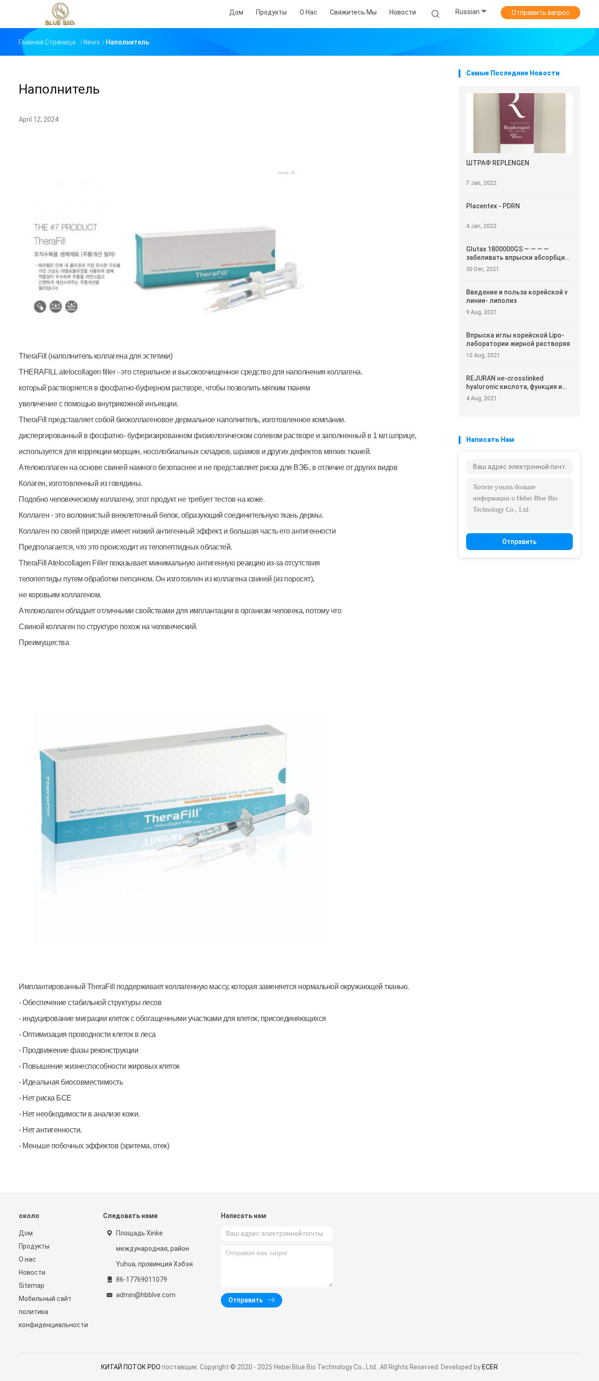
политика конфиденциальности (51, 1318)
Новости (32, 1272)
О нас (27, 1259)
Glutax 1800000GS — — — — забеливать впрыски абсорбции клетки (517, 253)
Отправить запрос (540, 12)
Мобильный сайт (45, 1298)
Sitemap (31, 1285)
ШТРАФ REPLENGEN (497, 163)
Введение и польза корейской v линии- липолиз (517, 296)
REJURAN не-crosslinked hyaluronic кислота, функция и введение (514, 383)
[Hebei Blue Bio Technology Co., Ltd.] (60, 14)
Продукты (34, 1246)
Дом (26, 1233)
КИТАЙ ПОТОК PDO (131, 1367)
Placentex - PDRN (493, 206)
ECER (490, 1367)
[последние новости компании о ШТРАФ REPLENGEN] (519, 150)
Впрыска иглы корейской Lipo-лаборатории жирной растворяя (518, 339)
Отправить (519, 541)
